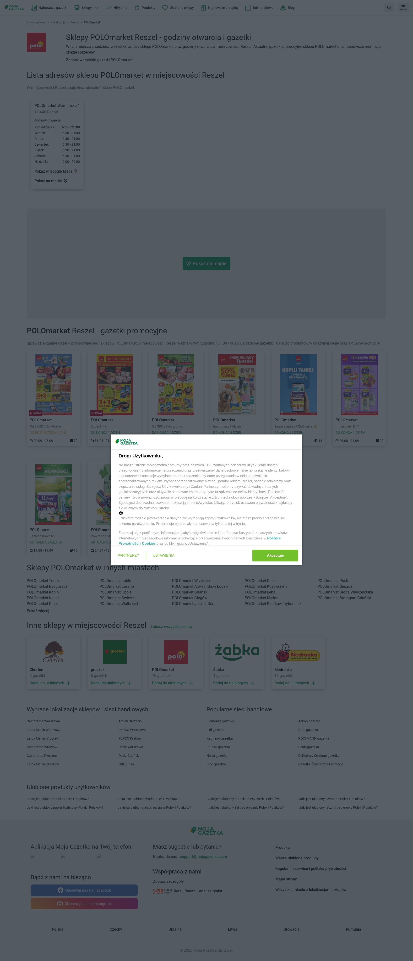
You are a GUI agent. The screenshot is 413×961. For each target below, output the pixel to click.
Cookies (149, 543)
